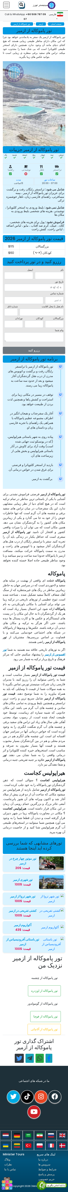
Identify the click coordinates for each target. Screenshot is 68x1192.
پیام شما (59, 330)
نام (62, 270)
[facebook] (54, 1096)
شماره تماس (57, 293)
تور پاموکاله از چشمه (44, 978)
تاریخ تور (59, 282)
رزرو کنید (34, 350)
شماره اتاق (12, 306)
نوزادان (19, 318)
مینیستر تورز (40, 4)
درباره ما (43, 1159)
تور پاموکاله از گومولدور (43, 1003)
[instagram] (41, 1096)
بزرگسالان (58, 318)
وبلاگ (7, 1159)
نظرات (8, 1164)
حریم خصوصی (46, 1179)
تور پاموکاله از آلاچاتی (44, 1029)
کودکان (39, 318)
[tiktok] (27, 1096)
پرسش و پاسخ (46, 1174)
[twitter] (13, 1096)
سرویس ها (44, 1164)
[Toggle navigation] (6, 5)
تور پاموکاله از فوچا (45, 1016)
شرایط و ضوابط (47, 1169)
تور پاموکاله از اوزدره (44, 991)
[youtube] (34, 1112)
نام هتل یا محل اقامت (53, 306)
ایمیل (30, 270)
